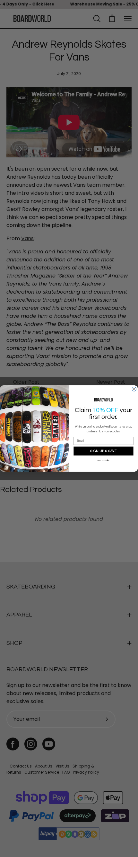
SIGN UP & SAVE (103, 450)
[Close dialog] (134, 389)
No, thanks (103, 460)
